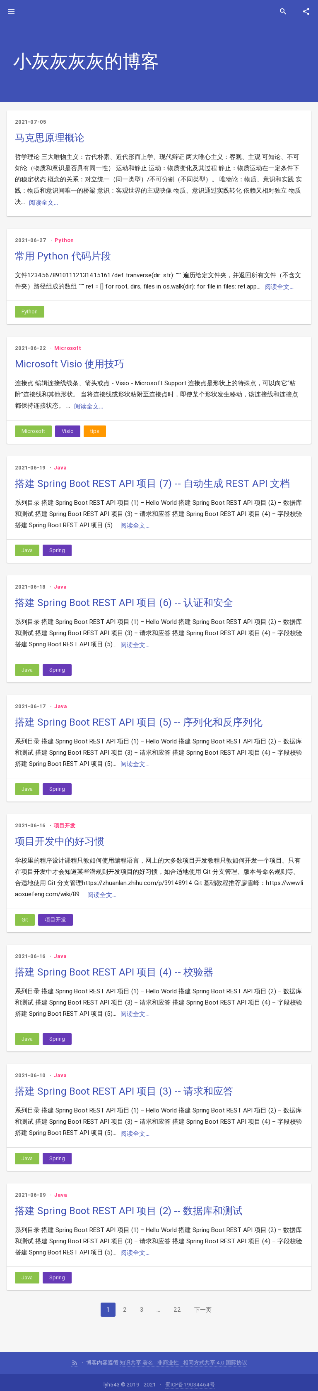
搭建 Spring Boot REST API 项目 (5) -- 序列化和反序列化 (139, 722)
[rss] (74, 1363)
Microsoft (67, 348)
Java (60, 467)
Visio (68, 431)
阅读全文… (43, 202)
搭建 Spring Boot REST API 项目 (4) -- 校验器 (114, 972)
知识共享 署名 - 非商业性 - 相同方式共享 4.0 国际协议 (183, 1362)
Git (25, 919)
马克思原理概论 (49, 138)
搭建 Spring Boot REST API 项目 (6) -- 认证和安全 (124, 602)
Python (64, 240)
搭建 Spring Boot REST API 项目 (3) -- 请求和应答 (124, 1091)
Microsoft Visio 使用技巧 (69, 364)
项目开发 (64, 825)
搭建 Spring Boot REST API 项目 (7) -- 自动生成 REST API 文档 (152, 483)
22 (177, 1309)
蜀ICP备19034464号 (190, 1384)
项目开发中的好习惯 (59, 841)
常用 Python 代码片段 (63, 256)
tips (94, 431)
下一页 (203, 1309)
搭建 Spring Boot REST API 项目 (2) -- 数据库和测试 (129, 1211)
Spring (57, 550)
